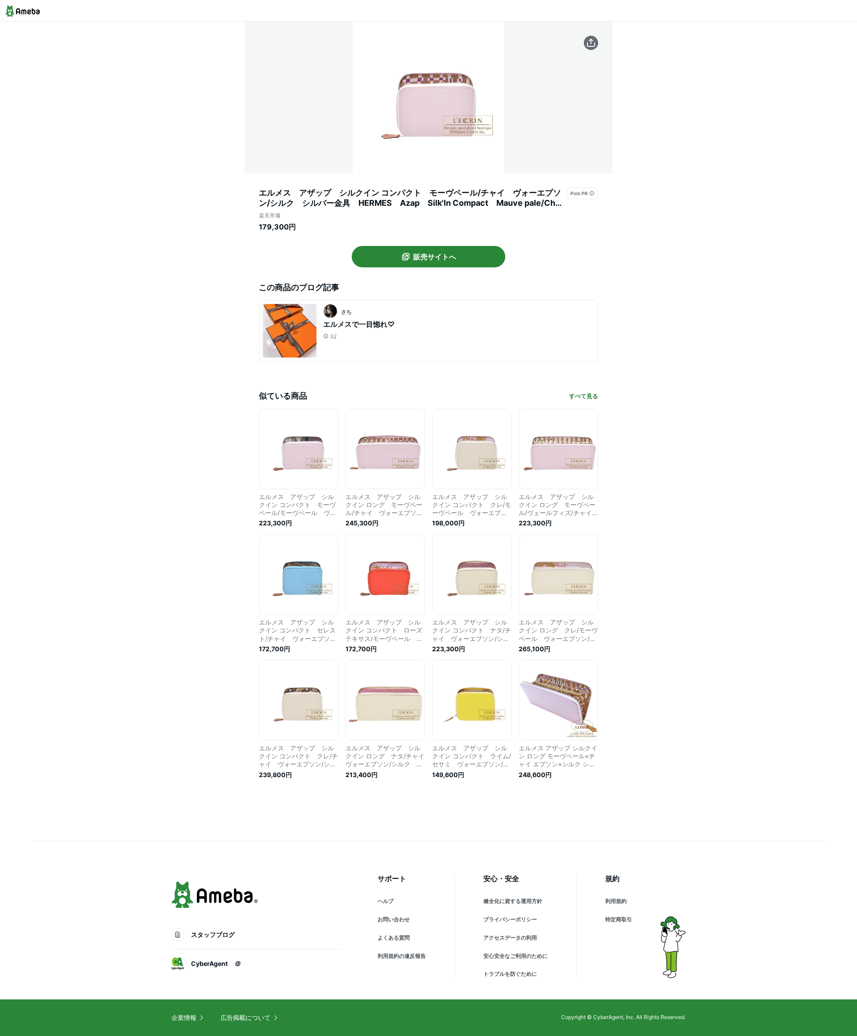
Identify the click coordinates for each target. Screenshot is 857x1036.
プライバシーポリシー (510, 919)
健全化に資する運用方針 (512, 901)
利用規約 (616, 901)
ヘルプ (386, 901)
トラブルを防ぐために (510, 973)
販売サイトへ (434, 256)
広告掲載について (245, 1017)
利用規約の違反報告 (402, 956)
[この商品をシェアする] (591, 43)
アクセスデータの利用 (510, 937)
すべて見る (583, 395)
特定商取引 (618, 919)
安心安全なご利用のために (515, 956)
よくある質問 (394, 937)
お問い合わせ (394, 919)
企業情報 (183, 1017)
